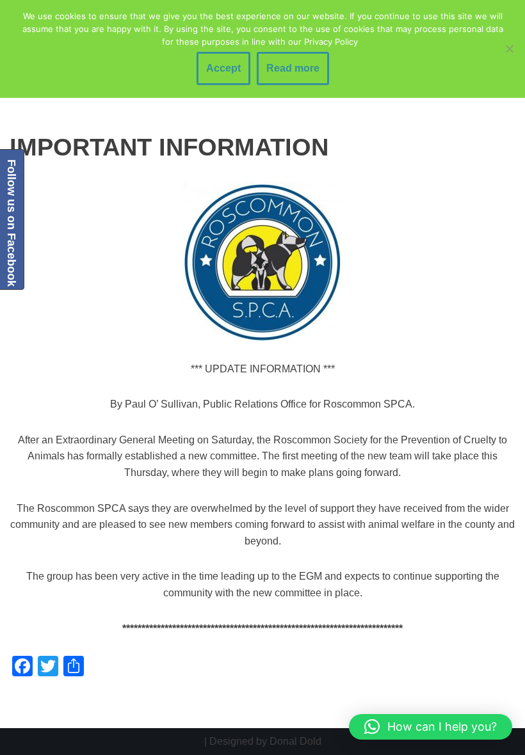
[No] (509, 48)
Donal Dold (295, 741)
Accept (223, 68)
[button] (430, 727)
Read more (292, 68)
